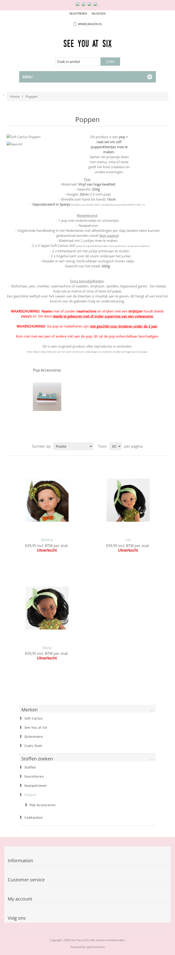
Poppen (30, 795)
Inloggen (99, 13)
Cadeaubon (33, 818)
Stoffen (30, 767)
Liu (128, 539)
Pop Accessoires (47, 370)
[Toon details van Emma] (47, 500)
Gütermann (33, 737)
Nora (47, 647)
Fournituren (34, 776)
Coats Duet (33, 746)
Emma (47, 539)
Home (15, 96)
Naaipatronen (35, 786)
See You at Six (35, 727)
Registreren (78, 13)
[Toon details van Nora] (47, 608)
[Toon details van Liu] (128, 500)
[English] (78, 6)
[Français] (90, 6)
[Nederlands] (84, 6)
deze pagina (108, 235)
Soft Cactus (33, 718)
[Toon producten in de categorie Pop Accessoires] (47, 396)
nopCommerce (95, 947)
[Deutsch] (96, 6)
